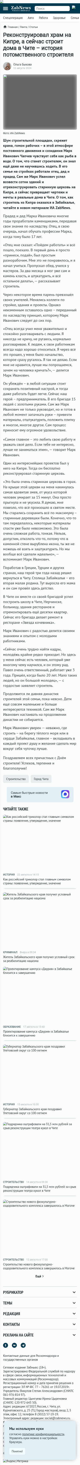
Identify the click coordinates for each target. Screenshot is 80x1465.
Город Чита (41, 779)
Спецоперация (13, 18)
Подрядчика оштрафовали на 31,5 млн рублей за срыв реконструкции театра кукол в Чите (39, 1189)
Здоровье (59, 18)
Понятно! (17, 1451)
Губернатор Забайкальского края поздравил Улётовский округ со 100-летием (32, 1111)
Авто (31, 18)
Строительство (16, 779)
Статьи (33, 27)
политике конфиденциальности (43, 1434)
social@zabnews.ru (57, 1418)
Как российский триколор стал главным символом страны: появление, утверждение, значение (37, 881)
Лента (23, 27)
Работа (43, 18)
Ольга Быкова (22, 64)
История (9, 874)
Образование (12, 1026)
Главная (13, 27)
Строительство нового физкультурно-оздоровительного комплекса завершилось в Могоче (39, 1266)
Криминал (10, 952)
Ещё (38, 1276)
